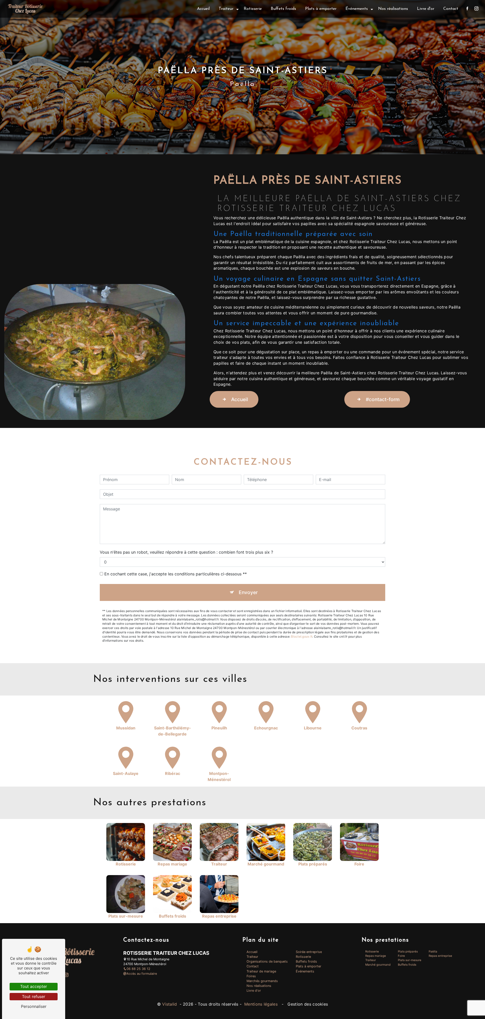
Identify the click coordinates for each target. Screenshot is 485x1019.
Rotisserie (253, 9)
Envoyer (248, 592)
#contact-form (383, 399)
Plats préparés (408, 951)
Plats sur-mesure (409, 960)
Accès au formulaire (142, 973)
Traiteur (226, 9)
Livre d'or (425, 9)
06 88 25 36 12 (138, 969)
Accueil (203, 9)
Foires (251, 976)
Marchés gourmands (262, 981)
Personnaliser (33, 1006)
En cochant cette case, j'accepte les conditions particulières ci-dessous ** (175, 573)
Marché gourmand (378, 964)
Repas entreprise (440, 956)
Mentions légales (261, 1004)
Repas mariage (375, 956)
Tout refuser (33, 996)
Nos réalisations (393, 9)
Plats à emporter (320, 9)
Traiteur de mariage (261, 971)
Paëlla (433, 951)
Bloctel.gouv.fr (301, 636)
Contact (450, 9)
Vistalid (170, 1004)
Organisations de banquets (267, 961)
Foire (401, 956)
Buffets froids (283, 9)
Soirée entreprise (309, 952)
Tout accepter (33, 986)
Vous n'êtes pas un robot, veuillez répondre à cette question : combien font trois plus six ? (186, 552)
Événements (357, 9)
